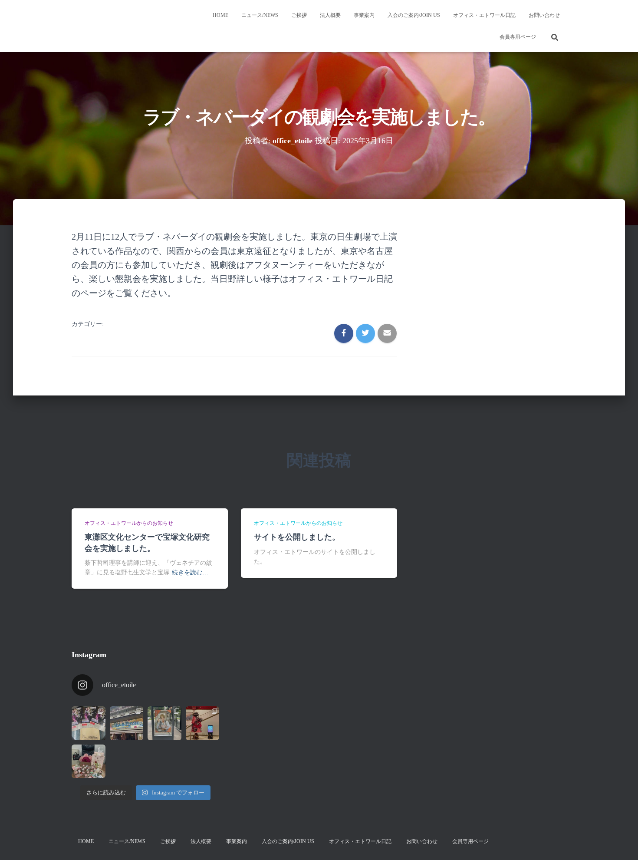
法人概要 (330, 15)
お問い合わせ (544, 15)
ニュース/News (259, 15)
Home (220, 15)
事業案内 (364, 15)
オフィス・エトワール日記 (484, 15)
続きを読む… (190, 572)
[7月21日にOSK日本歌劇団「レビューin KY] (127, 723)
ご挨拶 (299, 15)
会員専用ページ (518, 37)
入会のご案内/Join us (414, 15)
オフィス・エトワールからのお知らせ (129, 523)
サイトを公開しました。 (297, 537)
